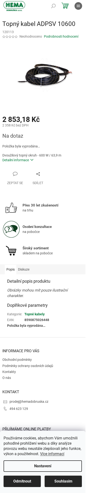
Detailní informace (15, 160)
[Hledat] (53, 6)
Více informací (52, 454)
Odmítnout (22, 481)
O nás (6, 378)
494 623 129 (18, 409)
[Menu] (78, 6)
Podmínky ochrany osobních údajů (27, 366)
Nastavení (42, 466)
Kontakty (9, 372)
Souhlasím (63, 481)
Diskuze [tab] (23, 269)
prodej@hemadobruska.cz (28, 401)
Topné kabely (34, 314)
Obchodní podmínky (17, 360)
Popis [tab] (10, 269)
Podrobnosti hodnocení (61, 36)
